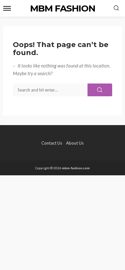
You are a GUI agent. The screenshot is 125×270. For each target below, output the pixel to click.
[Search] (116, 8)
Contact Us (51, 143)
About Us (75, 143)
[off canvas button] (7, 8)
